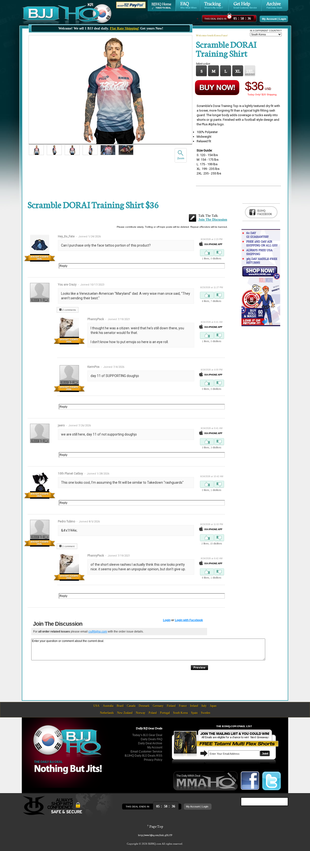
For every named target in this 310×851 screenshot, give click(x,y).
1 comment (68, 546)
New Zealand (124, 713)
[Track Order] (214, 5)
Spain (194, 713)
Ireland (194, 706)
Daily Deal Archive (150, 743)
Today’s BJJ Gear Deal (147, 735)
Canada (131, 706)
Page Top (156, 826)
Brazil (120, 706)
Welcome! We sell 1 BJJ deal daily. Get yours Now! (110, 28)
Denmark (144, 706)
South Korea (180, 713)
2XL (250, 71)
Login (282, 18)
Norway (140, 713)
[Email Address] (265, 753)
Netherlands (107, 713)
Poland (153, 713)
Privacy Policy (153, 759)
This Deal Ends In (215, 19)
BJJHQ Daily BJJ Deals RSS (143, 755)
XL (237, 71)
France (183, 706)
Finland (171, 706)
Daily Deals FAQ (151, 739)
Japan (213, 706)
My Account (269, 18)
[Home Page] (162, 5)
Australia (108, 706)
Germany (158, 706)
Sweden (205, 713)
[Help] (244, 5)
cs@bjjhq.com (97, 631)
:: (242, 18)
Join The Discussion (212, 219)
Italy (204, 706)
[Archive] (274, 5)
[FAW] (188, 5)
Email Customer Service (146, 751)
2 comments (69, 310)
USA (96, 706)
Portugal (165, 713)
